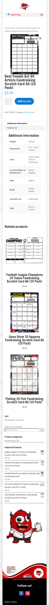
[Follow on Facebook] (21, 593)
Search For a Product (13, 426)
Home (7, 28)
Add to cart (24, 101)
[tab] (24, 123)
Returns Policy (11, 602)
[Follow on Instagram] (27, 593)
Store (13, 28)
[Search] (42, 430)
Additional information (17, 123)
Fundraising (20, 28)
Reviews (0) (12, 128)
